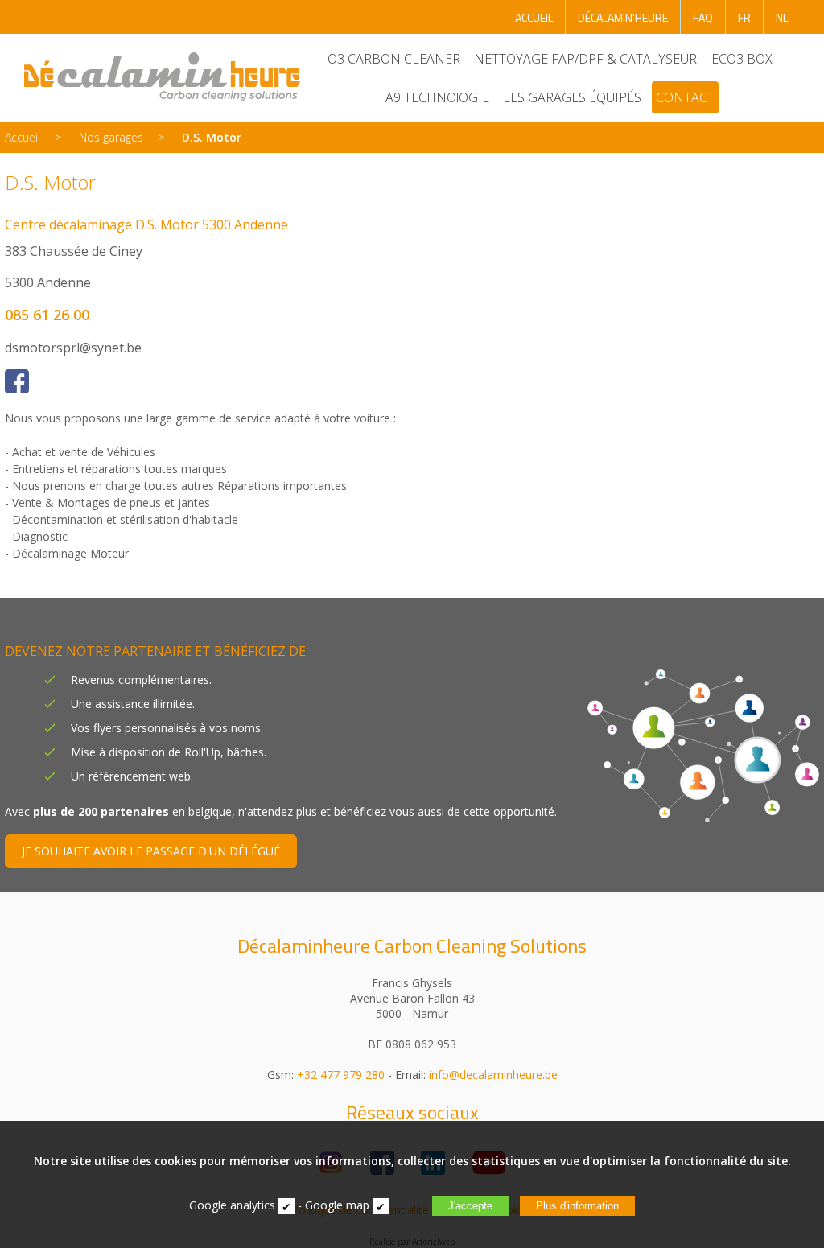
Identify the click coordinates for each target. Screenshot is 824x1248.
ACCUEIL (534, 17)
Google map (337, 1205)
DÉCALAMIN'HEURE (623, 17)
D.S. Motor (211, 137)
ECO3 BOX (741, 59)
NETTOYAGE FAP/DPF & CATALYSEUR (585, 59)
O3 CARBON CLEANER (394, 59)
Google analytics (232, 1205)
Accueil (22, 137)
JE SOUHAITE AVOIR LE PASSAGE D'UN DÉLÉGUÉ (151, 851)
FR (744, 17)
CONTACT (685, 97)
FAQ (703, 17)
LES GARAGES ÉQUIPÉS (572, 97)
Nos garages (111, 137)
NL (782, 17)
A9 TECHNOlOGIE (437, 97)
